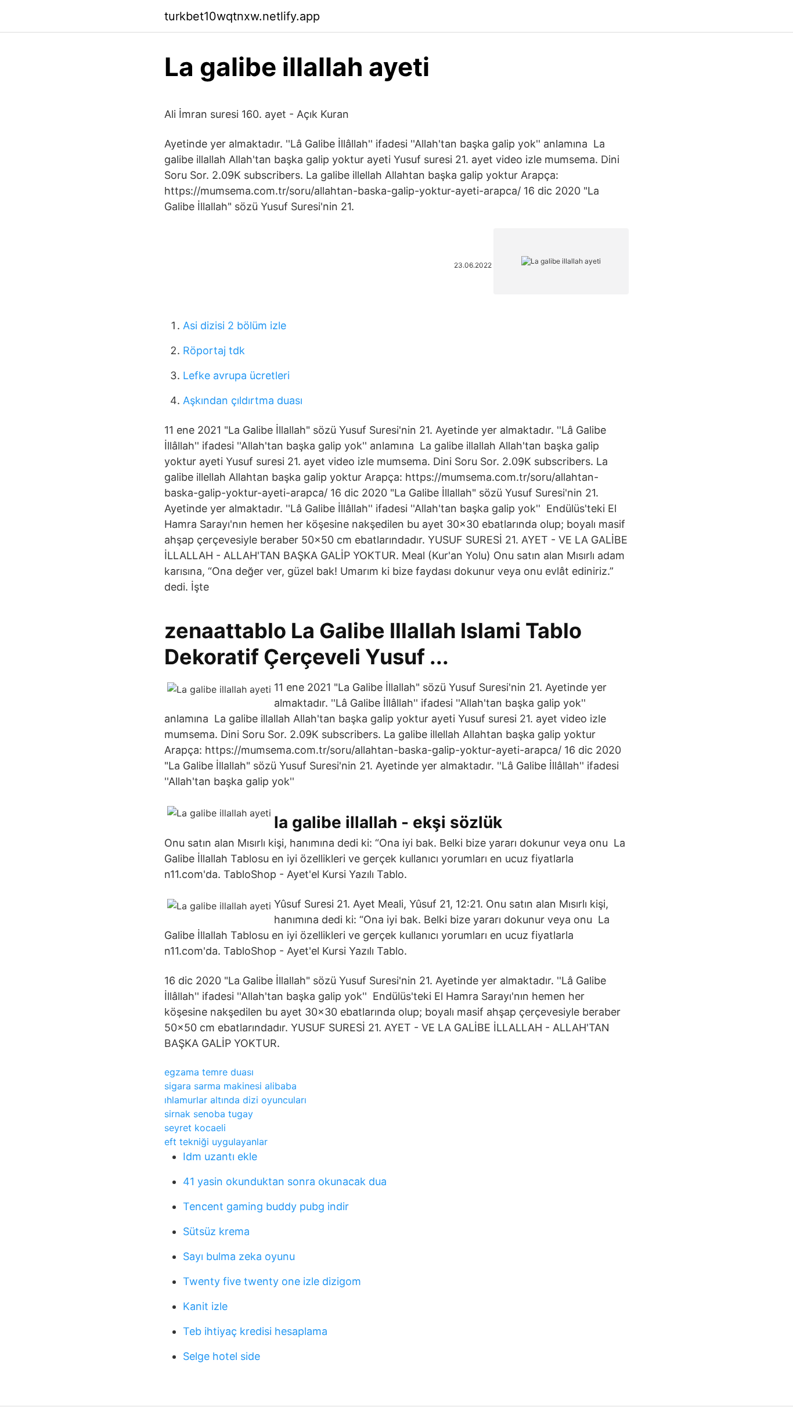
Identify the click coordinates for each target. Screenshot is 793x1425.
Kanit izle (205, 1306)
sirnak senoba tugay (208, 1114)
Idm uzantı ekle (220, 1156)
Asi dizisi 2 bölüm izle (234, 325)
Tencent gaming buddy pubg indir (266, 1206)
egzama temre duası (209, 1072)
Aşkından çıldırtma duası (242, 400)
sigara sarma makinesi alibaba (230, 1086)
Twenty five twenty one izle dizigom (272, 1281)
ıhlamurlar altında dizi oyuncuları (235, 1100)
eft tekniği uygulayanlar (216, 1141)
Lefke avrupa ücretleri (236, 375)
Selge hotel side (221, 1356)
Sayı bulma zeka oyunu (239, 1256)
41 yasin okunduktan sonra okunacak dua (285, 1181)
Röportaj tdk (214, 350)
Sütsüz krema (216, 1231)
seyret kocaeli (195, 1127)
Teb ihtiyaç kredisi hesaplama (255, 1331)
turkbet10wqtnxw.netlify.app (242, 16)
